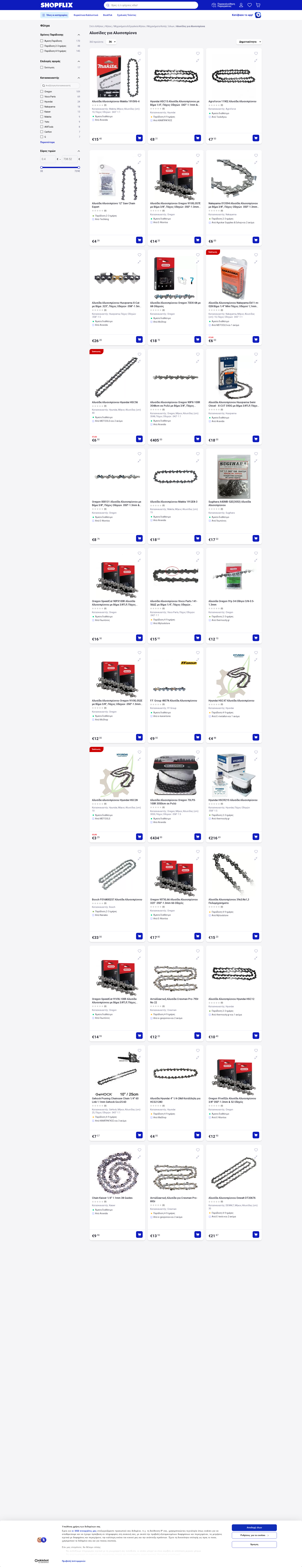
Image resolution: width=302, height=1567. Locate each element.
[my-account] (241, 5)
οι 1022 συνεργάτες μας (84, 1531)
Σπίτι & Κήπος (96, 26)
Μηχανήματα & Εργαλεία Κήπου (129, 26)
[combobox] (151, 5)
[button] (259, 5)
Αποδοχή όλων (254, 1527)
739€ (77, 171)
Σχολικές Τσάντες (126, 15)
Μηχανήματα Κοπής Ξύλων (160, 26)
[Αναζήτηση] (107, 5)
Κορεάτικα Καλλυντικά (86, 15)
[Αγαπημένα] (249, 5)
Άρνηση (254, 1544)
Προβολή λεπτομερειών (73, 1561)
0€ (41, 171)
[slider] (41, 167)
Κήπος (109, 26)
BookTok (107, 15)
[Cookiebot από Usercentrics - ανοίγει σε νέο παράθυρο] (42, 1561)
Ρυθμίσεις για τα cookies (252, 1535)
